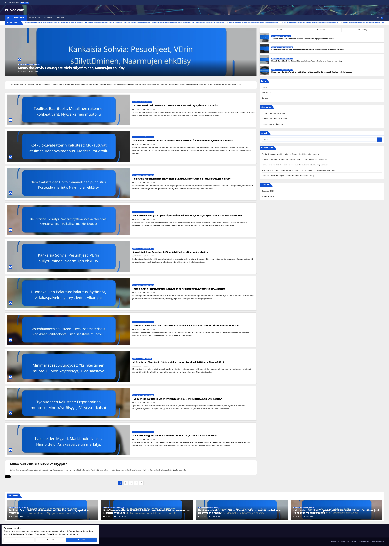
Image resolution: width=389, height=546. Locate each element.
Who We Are (34, 18)
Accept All (81, 540)
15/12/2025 (138, 366)
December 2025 (268, 191)
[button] (378, 18)
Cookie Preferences (363, 541)
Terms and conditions (377, 541)
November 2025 (268, 196)
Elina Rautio (35, 71)
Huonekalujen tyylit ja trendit (281, 36)
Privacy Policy (345, 541)
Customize (19, 540)
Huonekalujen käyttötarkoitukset (28, 64)
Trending (363, 29)
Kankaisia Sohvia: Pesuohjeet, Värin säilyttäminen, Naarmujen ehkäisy (170, 252)
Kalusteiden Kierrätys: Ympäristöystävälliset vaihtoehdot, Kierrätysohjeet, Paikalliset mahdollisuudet (311, 72)
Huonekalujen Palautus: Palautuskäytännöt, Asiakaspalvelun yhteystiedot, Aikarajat (178, 288)
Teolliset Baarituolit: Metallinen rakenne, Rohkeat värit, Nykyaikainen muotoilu (302, 39)
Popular (322, 29)
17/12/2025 (138, 219)
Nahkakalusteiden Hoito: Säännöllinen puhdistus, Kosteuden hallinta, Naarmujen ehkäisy (306, 61)
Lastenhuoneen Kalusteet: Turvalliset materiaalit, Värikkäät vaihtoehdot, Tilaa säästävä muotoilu (185, 325)
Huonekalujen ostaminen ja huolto (282, 58)
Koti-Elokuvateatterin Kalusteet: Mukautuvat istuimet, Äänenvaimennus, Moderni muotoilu (87, 68)
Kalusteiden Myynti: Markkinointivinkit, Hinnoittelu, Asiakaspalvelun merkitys (174, 435)
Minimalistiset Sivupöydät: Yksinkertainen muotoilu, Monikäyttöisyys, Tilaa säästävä (178, 362)
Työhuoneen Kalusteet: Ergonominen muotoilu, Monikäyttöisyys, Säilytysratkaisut (177, 398)
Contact (48, 18)
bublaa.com (14, 10)
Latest (281, 29)
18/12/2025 (23, 71)
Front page (19, 18)
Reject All (50, 540)
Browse (60, 18)
